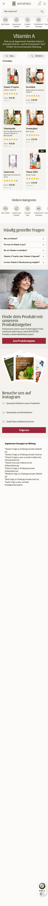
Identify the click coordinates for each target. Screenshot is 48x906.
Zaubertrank (9, 172)
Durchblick (30, 87)
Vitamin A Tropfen (11, 87)
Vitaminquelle (9, 128)
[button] (4, 3)
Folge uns (24, 430)
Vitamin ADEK (32, 172)
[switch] (42, 893)
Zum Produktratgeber (24, 341)
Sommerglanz (32, 128)
